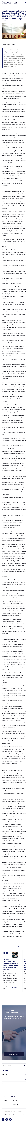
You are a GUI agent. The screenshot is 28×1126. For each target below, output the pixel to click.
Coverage (4, 1074)
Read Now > (14, 987)
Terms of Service (12, 1114)
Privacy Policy (5, 1114)
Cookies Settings (21, 1114)
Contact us (15, 1104)
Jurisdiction (5, 1079)
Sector (3, 1083)
